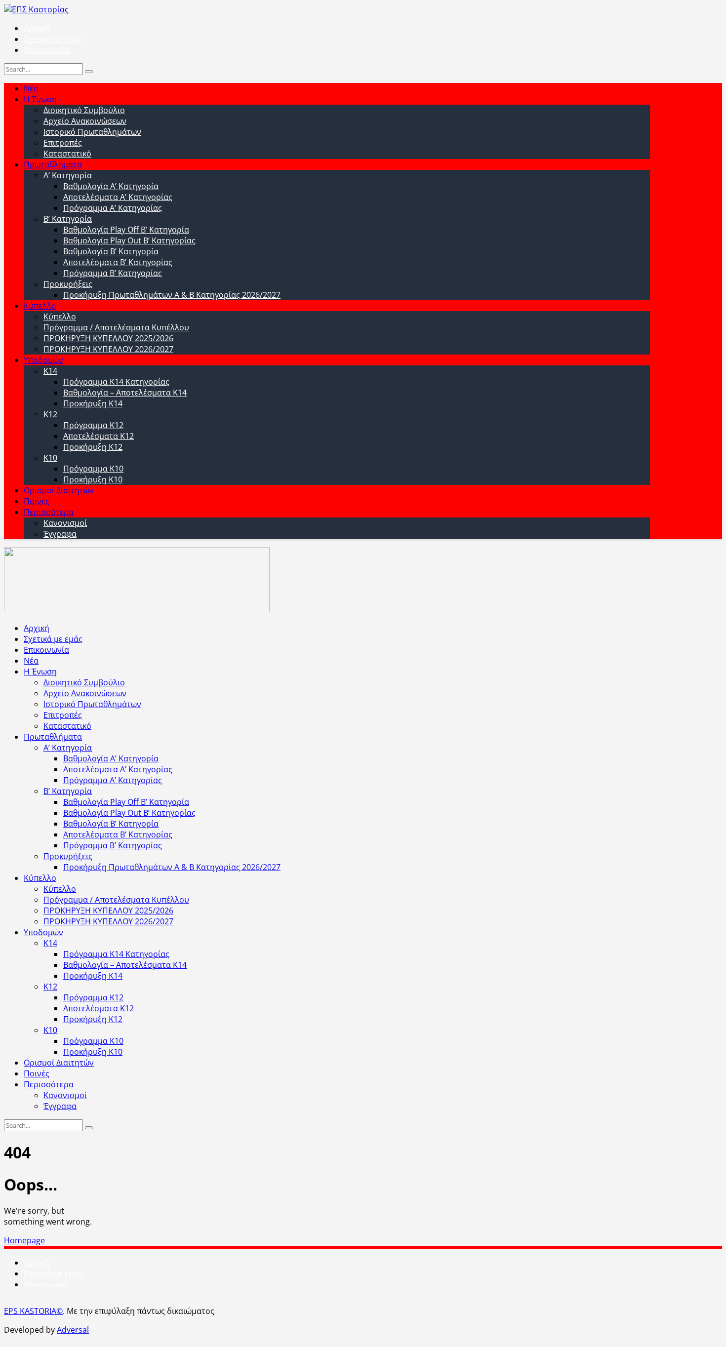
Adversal (73, 1329)
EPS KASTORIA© (33, 1311)
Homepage (24, 1240)
